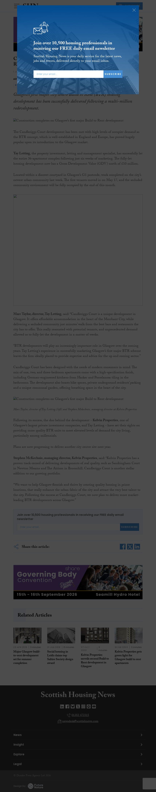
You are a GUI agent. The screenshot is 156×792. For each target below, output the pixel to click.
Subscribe (113, 74)
